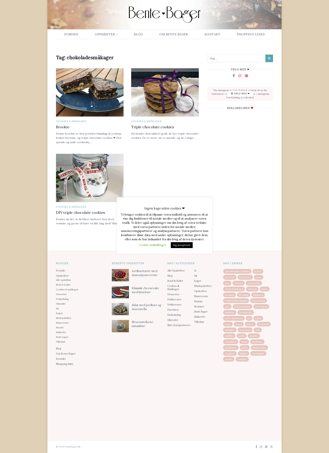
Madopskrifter (63, 318)
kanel (239, 324)
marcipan (245, 329)
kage (228, 324)
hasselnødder (242, 306)
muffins (229, 335)
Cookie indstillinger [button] (152, 245)
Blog (138, 34)
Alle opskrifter (63, 279)
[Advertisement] (81, 397)
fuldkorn (258, 295)
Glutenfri (60, 303)
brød (258, 277)
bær (227, 283)
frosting (243, 295)
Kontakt (212, 34)
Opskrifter (105, 34)
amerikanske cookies (237, 271)
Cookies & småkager (71, 121)
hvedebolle (245, 312)
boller (258, 271)
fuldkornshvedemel (236, 300)
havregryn (261, 306)
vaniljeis (242, 359)
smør (245, 347)
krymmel (264, 324)
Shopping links (251, 34)
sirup (244, 341)
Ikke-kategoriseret (178, 325)
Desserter (61, 294)
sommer (230, 353)
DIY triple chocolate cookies (80, 212)
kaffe (258, 318)
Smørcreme (62, 322)
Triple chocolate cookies (152, 127)
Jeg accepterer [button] (181, 245)
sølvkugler (258, 353)
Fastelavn (173, 309)
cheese (238, 283)
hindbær (230, 312)
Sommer (199, 306)
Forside (71, 34)
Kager (59, 313)
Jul (57, 308)
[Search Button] (269, 58)
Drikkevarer (174, 299)
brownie (230, 277)
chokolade (254, 283)
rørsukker (230, 341)
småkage (257, 341)
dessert (252, 289)
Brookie (62, 127)
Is (195, 270)
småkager (231, 347)
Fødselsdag (62, 299)
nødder (254, 335)
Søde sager (62, 337)
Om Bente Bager (173, 34)
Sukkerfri (60, 332)
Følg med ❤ (241, 93)
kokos (250, 324)
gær (227, 306)
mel (258, 329)
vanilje (229, 359)
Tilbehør (60, 341)
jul (249, 318)
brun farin (245, 277)
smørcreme (259, 347)
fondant (229, 295)
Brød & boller (63, 284)
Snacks (60, 327)
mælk (242, 335)
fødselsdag (258, 300)
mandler (230, 329)
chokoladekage (234, 289)
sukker (243, 353)
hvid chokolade (234, 318)
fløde (265, 289)
